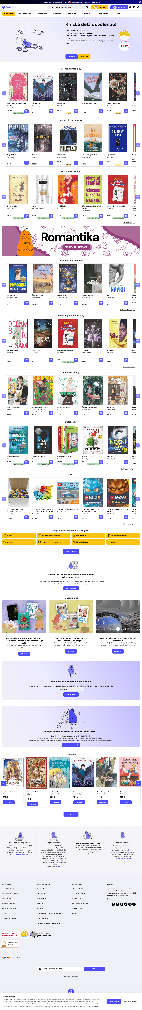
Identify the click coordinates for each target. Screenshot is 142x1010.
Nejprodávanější (25, 14)
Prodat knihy (84, 56)
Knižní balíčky (41, 898)
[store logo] (9, 7)
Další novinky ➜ (129, 223)
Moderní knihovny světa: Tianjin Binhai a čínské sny (118, 639)
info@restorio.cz (113, 893)
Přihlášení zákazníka (8, 903)
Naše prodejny (7, 898)
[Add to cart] (26, 111)
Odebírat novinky (71, 694)
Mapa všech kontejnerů (71, 745)
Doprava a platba (102, 14)
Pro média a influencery (80, 903)
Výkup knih (57, 14)
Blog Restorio (76, 898)
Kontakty (75, 913)
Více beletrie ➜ (129, 367)
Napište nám (75, 976)
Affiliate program (77, 908)
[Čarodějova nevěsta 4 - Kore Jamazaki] (106, 773)
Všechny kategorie (71, 551)
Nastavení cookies (130, 1001)
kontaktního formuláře (115, 891)
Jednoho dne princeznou (12, 792)
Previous (3, 783)
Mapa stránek (67, 976)
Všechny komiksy (71, 814)
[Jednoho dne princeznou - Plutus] (12, 773)
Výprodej (40, 908)
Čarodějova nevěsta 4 (104, 792)
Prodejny (87, 14)
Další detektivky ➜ (128, 469)
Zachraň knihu (72, 14)
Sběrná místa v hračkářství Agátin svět (50, 913)
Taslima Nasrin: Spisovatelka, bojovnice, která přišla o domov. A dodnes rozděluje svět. (24, 640)
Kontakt (117, 14)
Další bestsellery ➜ (127, 310)
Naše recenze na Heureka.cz (11, 893)
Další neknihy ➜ (129, 524)
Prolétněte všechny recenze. (123, 858)
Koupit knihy (71, 56)
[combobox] (68, 7)
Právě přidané (42, 14)
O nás (4, 913)
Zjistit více (95, 1006)
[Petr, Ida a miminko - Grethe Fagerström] (129, 773)
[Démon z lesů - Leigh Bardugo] (83, 773)
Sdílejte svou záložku (9, 918)
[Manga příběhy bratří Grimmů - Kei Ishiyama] (36, 773)
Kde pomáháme (42, 918)
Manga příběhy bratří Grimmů (34, 793)
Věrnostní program (78, 888)
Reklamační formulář (9, 908)
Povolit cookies (114, 1001)
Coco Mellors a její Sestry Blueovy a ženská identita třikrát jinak (71, 639)
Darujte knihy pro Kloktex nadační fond (50, 923)
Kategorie (9, 14)
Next (138, 783)
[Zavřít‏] (140, 2)
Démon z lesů (78, 792)
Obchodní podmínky (79, 893)
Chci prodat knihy (71, 588)
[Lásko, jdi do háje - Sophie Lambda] (59, 773)
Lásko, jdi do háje (56, 792)
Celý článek (24, 654)
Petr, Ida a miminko (126, 792)
